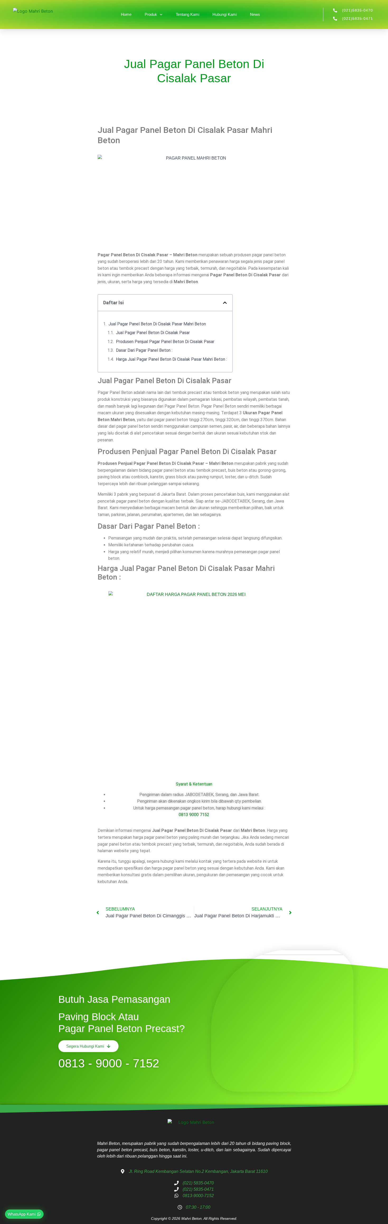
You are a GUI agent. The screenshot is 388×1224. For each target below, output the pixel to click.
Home (126, 14)
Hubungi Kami (224, 14)
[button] (225, 303)
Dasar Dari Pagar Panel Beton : (144, 350)
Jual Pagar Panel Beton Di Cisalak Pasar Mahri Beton (157, 323)
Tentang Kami (187, 14)
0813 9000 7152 (194, 814)
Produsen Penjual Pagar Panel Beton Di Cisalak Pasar (165, 341)
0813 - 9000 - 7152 (108, 1063)
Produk (151, 14)
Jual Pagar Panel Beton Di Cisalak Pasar (153, 332)
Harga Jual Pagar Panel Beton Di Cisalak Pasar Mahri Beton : (171, 359)
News (255, 14)
